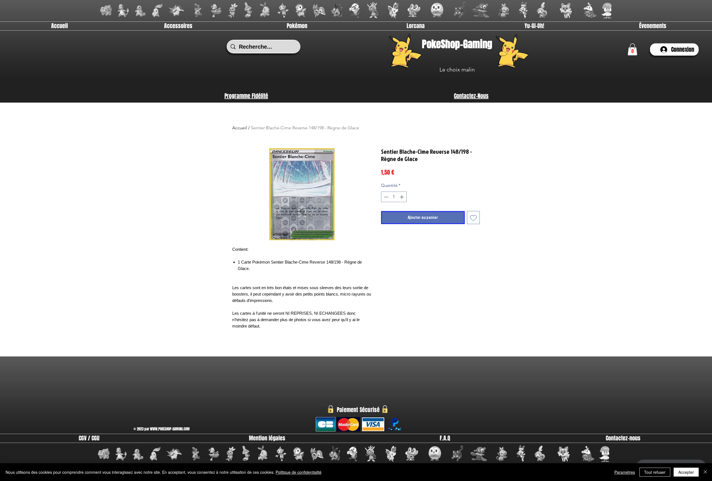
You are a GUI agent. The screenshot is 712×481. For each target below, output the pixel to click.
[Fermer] (705, 472)
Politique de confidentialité (299, 472)
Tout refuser (655, 472)
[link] (632, 49)
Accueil (239, 127)
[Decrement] (385, 197)
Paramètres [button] (624, 472)
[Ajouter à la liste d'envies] (473, 217)
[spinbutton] (394, 197)
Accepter (686, 472)
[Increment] (402, 197)
